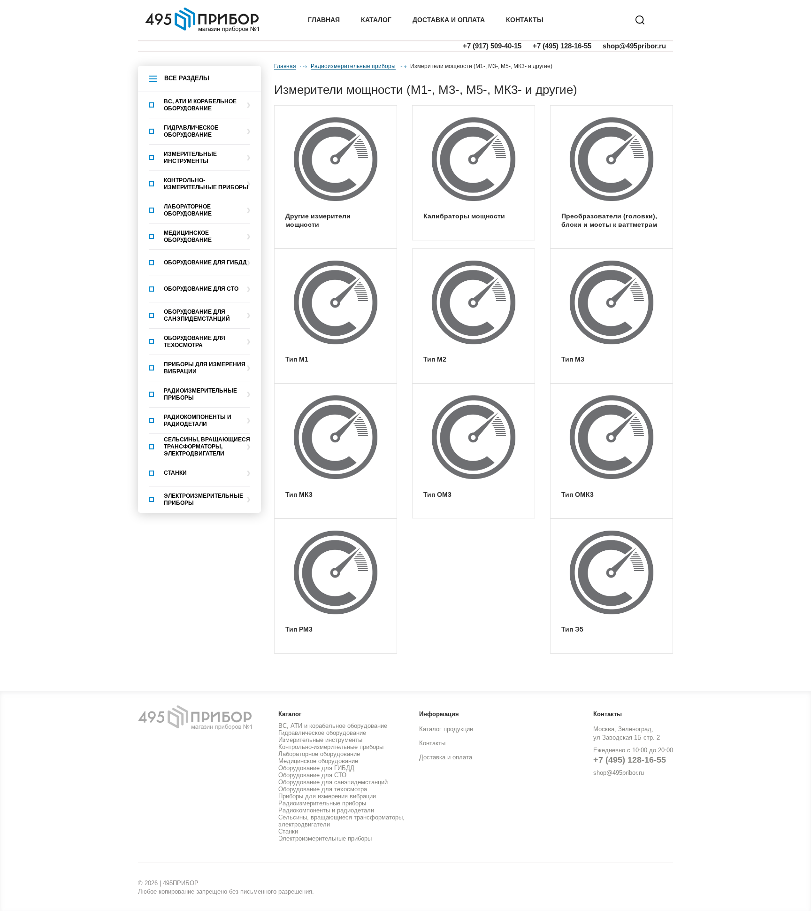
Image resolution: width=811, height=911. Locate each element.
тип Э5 (572, 629)
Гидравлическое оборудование (191, 131)
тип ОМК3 (577, 494)
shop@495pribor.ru (634, 46)
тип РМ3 (299, 629)
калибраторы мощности (464, 216)
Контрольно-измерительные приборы (206, 184)
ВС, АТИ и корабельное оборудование (200, 105)
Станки (175, 473)
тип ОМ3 (437, 494)
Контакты (524, 19)
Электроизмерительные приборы (203, 499)
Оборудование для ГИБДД (205, 262)
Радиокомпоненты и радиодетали (197, 420)
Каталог (376, 19)
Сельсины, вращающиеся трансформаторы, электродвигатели (207, 446)
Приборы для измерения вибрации (204, 368)
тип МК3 (299, 494)
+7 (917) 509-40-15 (492, 46)
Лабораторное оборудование (188, 210)
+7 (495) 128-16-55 (562, 46)
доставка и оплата (449, 19)
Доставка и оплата (445, 757)
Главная (324, 19)
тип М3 (572, 359)
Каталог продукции (446, 729)
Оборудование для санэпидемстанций (197, 315)
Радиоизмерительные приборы (200, 394)
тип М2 (434, 359)
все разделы (186, 78)
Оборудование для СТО (201, 289)
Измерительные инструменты (190, 157)
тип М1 (296, 359)
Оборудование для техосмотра (194, 341)
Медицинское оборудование (188, 236)
